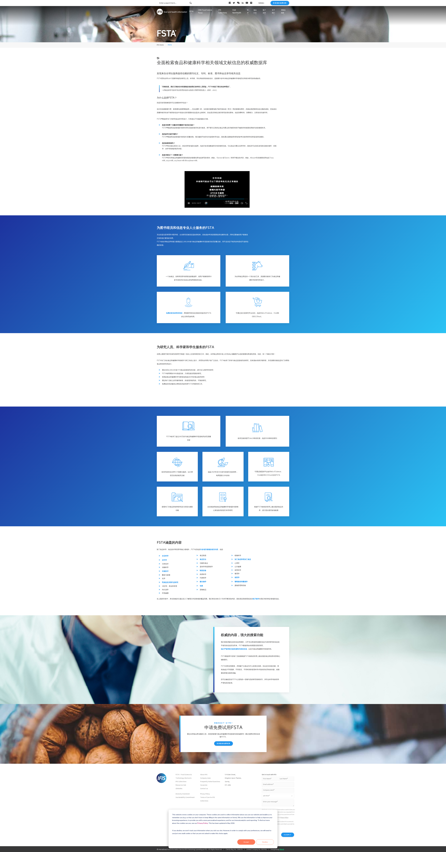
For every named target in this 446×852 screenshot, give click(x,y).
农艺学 (164, 560)
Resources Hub (181, 785)
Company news (205, 778)
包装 (201, 585)
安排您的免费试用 (280, 3)
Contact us (204, 789)
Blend (282, 849)
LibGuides (179, 789)
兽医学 (237, 577)
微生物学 (203, 581)
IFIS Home (160, 45)
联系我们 (261, 3)
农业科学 (165, 556)
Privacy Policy (202, 823)
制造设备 (203, 570)
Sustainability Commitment (185, 797)
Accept (246, 842)
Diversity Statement (183, 794)
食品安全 (203, 559)
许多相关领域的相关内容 (209, 549)
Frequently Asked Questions (210, 782)
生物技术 (165, 571)
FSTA (170, 45)
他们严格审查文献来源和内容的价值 (234, 649)
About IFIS (203, 775)
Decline (265, 842)
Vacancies (203, 785)
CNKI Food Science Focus (205, 11)
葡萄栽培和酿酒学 (241, 581)
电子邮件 (256, 599)
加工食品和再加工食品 (243, 559)
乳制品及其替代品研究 (170, 582)
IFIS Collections (181, 782)
